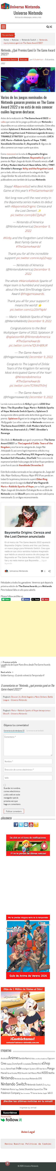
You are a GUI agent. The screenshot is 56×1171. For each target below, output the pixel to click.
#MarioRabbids (29, 281)
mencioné (11, 153)
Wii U (50, 1092)
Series (21, 1089)
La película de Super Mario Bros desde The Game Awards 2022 (25, 666)
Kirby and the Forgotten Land (38, 168)
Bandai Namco (25, 1058)
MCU (19, 1073)
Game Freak (11, 1068)
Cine (3, 1063)
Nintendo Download (22, 1078)
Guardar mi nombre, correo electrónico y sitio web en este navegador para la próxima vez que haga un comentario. (12, 796)
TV (31, 1093)
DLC (39, 1063)
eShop (46, 1063)
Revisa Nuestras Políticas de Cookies (28, 1144)
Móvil (39, 1073)
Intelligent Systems (29, 1068)
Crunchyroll (17, 1063)
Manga (50, 1068)
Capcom (51, 1058)
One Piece (47, 1085)
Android (4, 1058)
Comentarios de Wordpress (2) (14, 730)
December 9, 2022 (39, 321)
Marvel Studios (12, 1073)
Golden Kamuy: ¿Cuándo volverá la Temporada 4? (22, 676)
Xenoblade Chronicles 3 (31, 465)
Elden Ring (41, 479)
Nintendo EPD (36, 1078)
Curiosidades (27, 1064)
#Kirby (7, 238)
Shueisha (29, 1089)
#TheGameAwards (40, 190)
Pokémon (5, 1089)
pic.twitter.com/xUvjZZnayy (34, 258)
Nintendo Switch (29, 39)
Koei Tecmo (43, 1069)
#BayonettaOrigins (23, 206)
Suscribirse (10, 1112)
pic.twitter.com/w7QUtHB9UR (28, 345)
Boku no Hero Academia (39, 1059)
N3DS (45, 1073)
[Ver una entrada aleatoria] (50, 26)
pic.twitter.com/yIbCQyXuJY (28, 215)
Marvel (4, 1072)
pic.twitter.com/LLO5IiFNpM (28, 309)
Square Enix (38, 1089)
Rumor (12, 1089)
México (34, 1073)
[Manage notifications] (7, 1163)
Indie (19, 1068)
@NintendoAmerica (37, 337)
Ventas (35, 1093)
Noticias (15, 39)
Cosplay (9, 1064)
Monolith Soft (26, 1073)
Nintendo (7, 1077)
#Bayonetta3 (21, 186)
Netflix (51, 1072)
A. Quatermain (37, 59)
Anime (13, 1057)
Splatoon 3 (14, 418)
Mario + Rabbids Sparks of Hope (17, 486)
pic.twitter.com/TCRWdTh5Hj (28, 385)
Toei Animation (25, 1093)
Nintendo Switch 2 (35, 1084)
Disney (34, 1063)
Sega (17, 1089)
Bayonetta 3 (36, 157)
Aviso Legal (28, 1132)
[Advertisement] (28, 629)
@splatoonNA (15, 337)
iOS (37, 1068)
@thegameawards (32, 294)
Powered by (6, 1116)
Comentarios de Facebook (35, 730)
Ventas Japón (42, 1093)
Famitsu (3, 1069)
